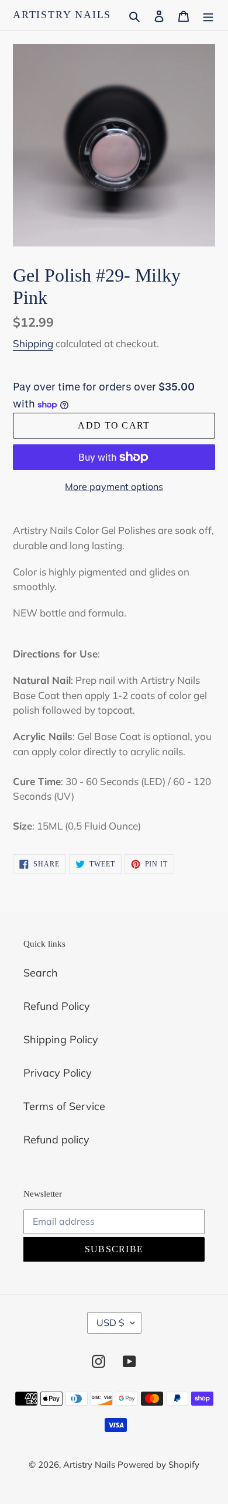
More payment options (114, 486)
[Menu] (208, 15)
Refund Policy (56, 1006)
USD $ (110, 1322)
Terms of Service (64, 1106)
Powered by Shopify (158, 1464)
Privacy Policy (57, 1073)
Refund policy (56, 1139)
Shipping (33, 343)
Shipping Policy (60, 1039)
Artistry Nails (62, 14)
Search (40, 972)
